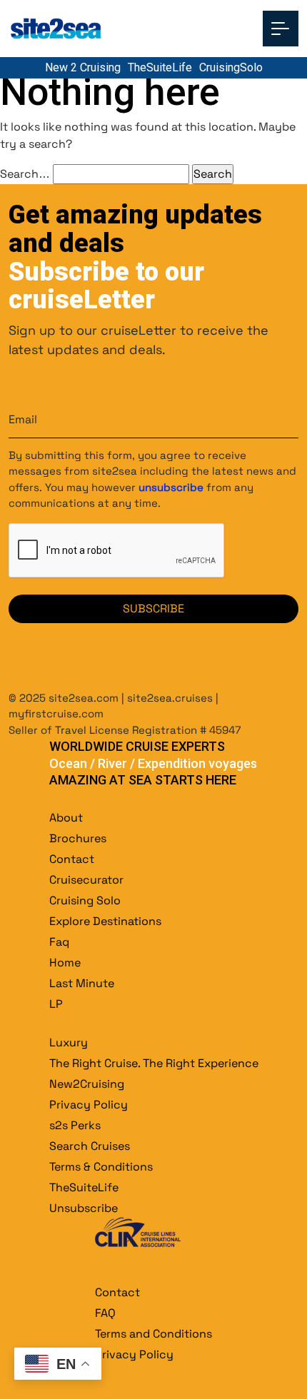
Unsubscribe (83, 1208)
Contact (71, 859)
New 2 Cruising (83, 67)
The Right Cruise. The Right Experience (153, 1063)
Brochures (77, 838)
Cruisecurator (86, 879)
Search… (25, 173)
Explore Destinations (105, 921)
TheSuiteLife (160, 67)
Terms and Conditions (153, 1333)
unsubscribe (171, 487)
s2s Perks (75, 1125)
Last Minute (81, 983)
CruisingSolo (231, 67)
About (66, 817)
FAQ (105, 1312)
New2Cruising (86, 1083)
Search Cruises (89, 1145)
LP (56, 1003)
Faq (59, 941)
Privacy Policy (88, 1104)
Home (65, 962)
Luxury (68, 1042)
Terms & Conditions (101, 1166)
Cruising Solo (85, 900)
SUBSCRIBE (153, 608)
